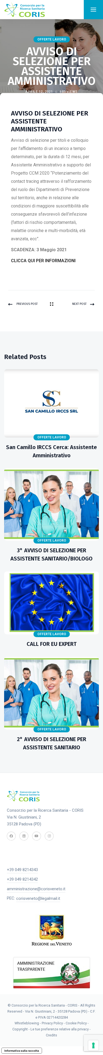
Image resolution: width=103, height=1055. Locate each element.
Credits (51, 1035)
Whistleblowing (27, 1023)
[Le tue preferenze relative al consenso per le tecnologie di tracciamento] (93, 1045)
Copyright (20, 1029)
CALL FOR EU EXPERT (52, 644)
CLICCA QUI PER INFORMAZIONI (43, 260)
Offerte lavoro (51, 39)
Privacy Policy (52, 1023)
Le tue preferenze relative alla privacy (60, 1029)
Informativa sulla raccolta (21, 1050)
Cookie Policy (76, 1023)
